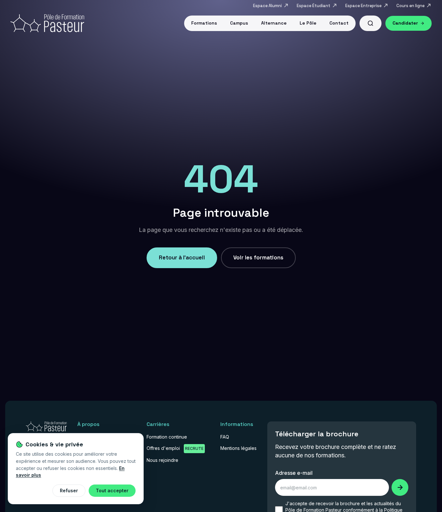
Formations (204, 23)
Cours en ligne (410, 5)
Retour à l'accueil (182, 257)
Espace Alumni (267, 5)
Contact (338, 23)
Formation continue (167, 437)
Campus (239, 23)
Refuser (69, 490)
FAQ (224, 437)
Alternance (274, 23)
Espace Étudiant (313, 5)
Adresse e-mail (294, 473)
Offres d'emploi (175, 448)
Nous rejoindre (162, 460)
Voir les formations (258, 257)
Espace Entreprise (363, 5)
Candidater (405, 23)
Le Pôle (308, 23)
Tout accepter (112, 490)
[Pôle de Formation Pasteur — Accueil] (46, 428)
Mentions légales (238, 448)
